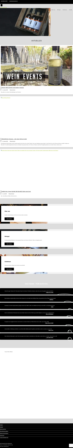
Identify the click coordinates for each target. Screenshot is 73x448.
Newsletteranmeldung (4, 431)
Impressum (2, 435)
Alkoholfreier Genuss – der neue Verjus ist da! (14, 139)
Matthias (51, 299)
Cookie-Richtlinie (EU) (4, 437)
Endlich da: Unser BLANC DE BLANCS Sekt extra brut (16, 191)
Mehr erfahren (4, 26)
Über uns (53, 9)
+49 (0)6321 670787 (4, 1)
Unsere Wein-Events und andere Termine (13, 87)
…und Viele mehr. (49, 337)
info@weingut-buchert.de (13, 1)
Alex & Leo (51, 330)
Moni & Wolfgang (49, 314)
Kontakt (70, 9)
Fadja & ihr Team (49, 292)
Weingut (59, 9)
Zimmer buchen (3, 429)
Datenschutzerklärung (4, 433)
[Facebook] (72, 3)
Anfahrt (1, 424)
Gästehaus (65, 9)
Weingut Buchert (12, 141)
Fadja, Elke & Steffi (49, 323)
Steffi (52, 306)
